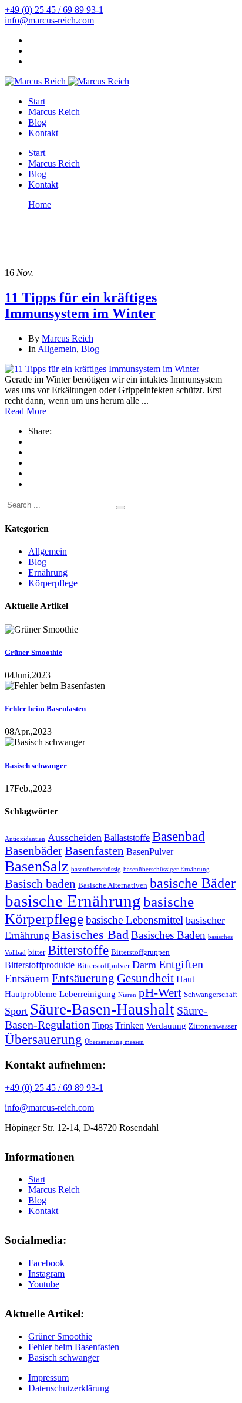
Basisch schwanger (36, 765)
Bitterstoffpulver (103, 965)
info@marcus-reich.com (49, 20)
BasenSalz (37, 866)
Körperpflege (53, 583)
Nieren (127, 995)
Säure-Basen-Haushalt (102, 1009)
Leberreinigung (87, 994)
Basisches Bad (90, 934)
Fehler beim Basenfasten (45, 708)
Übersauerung (43, 1039)
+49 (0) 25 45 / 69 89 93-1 (54, 10)
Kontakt (43, 133)
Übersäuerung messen (114, 1042)
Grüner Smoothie (33, 652)
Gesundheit (145, 978)
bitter (36, 952)
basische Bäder (193, 883)
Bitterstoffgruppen (140, 952)
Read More (25, 411)
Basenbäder (33, 850)
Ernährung (48, 572)
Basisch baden (40, 883)
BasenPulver (149, 851)
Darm (144, 965)
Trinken (129, 1025)
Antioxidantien (25, 839)
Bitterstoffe (78, 950)
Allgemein (57, 349)
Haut (185, 979)
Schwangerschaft (210, 994)
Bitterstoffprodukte (40, 965)
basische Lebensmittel (134, 920)
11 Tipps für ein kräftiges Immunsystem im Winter (81, 305)
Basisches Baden (168, 935)
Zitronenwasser (213, 1026)
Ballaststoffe (127, 837)
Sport (16, 1011)
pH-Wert (160, 993)
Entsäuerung (83, 978)
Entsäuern (27, 978)
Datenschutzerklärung (68, 1388)
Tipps (102, 1025)
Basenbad (178, 836)
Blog (37, 122)
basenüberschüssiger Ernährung (166, 869)
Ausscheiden (75, 837)
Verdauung (166, 1025)
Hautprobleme (31, 994)
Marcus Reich (54, 112)
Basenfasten (94, 850)
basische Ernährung (73, 900)
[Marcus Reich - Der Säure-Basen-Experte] (35, 81)
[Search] (120, 507)
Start (36, 101)
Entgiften (181, 964)
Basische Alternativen (112, 885)
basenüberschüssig (96, 869)
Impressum (48, 1377)
